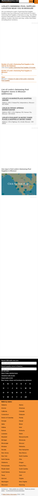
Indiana (3, 427)
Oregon (21, 462)
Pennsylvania (5, 465)
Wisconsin (4, 485)
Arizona (3, 408)
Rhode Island (5, 469)
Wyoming (22, 485)
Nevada (3, 449)
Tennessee (22, 472)
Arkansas (22, 408)
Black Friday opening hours (9, 373)
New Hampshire (24, 449)
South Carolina (23, 469)
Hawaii (21, 421)
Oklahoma (4, 462)
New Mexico (23, 453)
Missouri (21, 443)
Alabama (4, 405)
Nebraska (22, 446)
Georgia (3, 421)
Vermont (3, 478)
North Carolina (23, 456)
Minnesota (22, 440)
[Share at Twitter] (19, 85)
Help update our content (16, 489)
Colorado (21, 411)
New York (4, 456)
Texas (3, 475)
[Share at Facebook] (16, 85)
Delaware (22, 414)
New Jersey (5, 453)
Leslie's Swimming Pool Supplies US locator (22, 67)
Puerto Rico (22, 465)
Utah (20, 475)
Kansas (3, 430)
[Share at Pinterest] (22, 85)
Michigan (4, 440)
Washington (4, 481)
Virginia (21, 478)
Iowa (20, 427)
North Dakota (5, 459)
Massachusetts (23, 437)
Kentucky (22, 430)
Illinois (21, 424)
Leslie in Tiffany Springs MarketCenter (13, 109)
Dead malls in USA (7, 378)
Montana (4, 446)
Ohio (20, 459)
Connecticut (5, 414)
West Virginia (23, 481)
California (4, 411)
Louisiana (4, 433)
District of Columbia (7, 417)
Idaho (3, 424)
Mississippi (4, 443)
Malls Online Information (10, 494)
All (26, 397)
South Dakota (5, 472)
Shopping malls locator (8, 375)
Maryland (4, 437)
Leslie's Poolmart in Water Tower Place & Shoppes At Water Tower (17, 118)
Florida (21, 417)
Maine (21, 433)
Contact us (4, 489)
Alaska (21, 405)
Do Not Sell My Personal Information (15, 490)
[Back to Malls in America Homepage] (10, 1)
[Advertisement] (19, 43)
